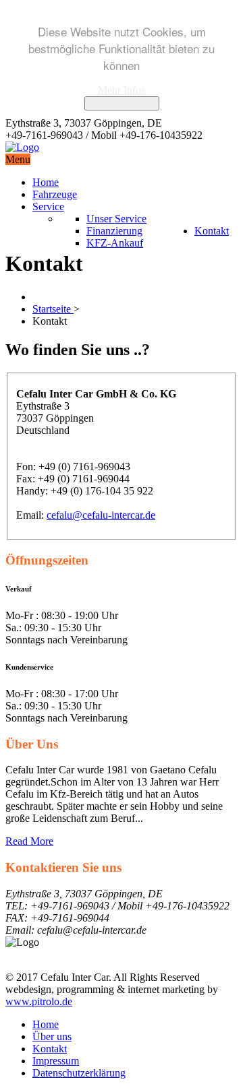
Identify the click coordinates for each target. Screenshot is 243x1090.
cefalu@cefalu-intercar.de (101, 515)
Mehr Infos (121, 90)
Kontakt (49, 1048)
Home (45, 1024)
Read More (29, 841)
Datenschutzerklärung (79, 1073)
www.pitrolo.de (38, 1001)
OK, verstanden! (122, 103)
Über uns (52, 1036)
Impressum (55, 1060)
